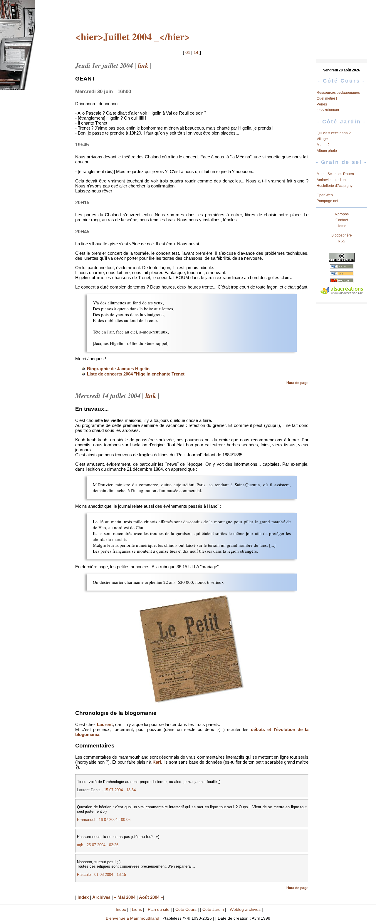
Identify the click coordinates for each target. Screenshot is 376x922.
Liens (137, 909)
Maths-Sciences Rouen (335, 174)
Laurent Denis (88, 790)
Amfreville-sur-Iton (331, 180)
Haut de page (297, 383)
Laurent (105, 724)
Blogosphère (341, 235)
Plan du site (158, 909)
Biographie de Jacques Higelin (118, 368)
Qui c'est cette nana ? (334, 133)
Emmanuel (86, 819)
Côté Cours (186, 909)
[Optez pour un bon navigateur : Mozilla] (341, 281)
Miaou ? (323, 145)
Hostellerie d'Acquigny (334, 186)
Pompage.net (327, 201)
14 (196, 52)
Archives (101, 897)
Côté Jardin (213, 909)
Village (322, 139)
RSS (341, 241)
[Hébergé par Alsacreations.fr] (341, 291)
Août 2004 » (151, 897)
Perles (322, 104)
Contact (341, 220)
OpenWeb (325, 195)
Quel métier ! (327, 98)
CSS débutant (328, 110)
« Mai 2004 (124, 897)
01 (187, 52)
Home (341, 226)
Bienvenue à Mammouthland (132, 918)
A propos (342, 214)
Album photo (327, 151)
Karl (156, 762)
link (143, 65)
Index (83, 897)
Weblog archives (245, 909)
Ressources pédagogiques (338, 92)
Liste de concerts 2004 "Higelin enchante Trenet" (137, 373)
